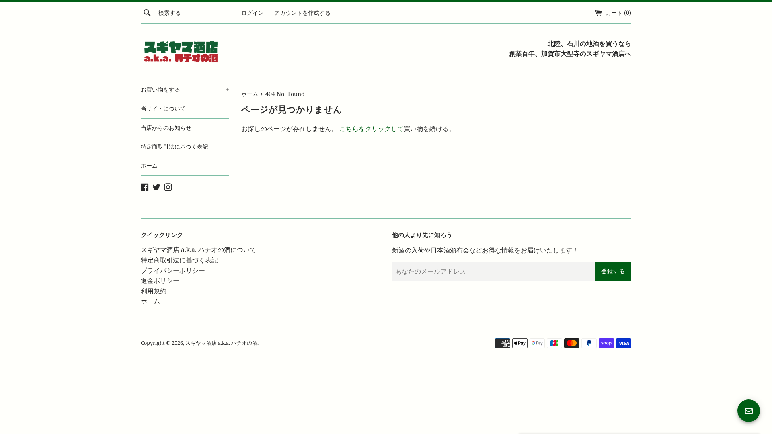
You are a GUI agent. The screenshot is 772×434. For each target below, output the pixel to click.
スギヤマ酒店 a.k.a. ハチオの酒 (221, 342)
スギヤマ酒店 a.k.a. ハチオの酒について (198, 249)
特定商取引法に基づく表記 (174, 146)
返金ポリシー (160, 280)
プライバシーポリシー (173, 270)
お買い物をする (185, 89)
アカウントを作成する (302, 12)
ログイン (252, 12)
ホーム (149, 165)
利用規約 (153, 291)
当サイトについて (163, 108)
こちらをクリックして (371, 128)
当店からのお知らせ (166, 127)
